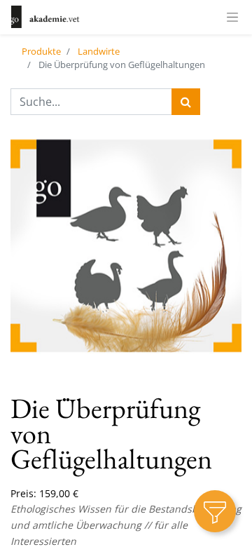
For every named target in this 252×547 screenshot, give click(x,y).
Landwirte (99, 51)
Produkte (41, 51)
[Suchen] (186, 101)
